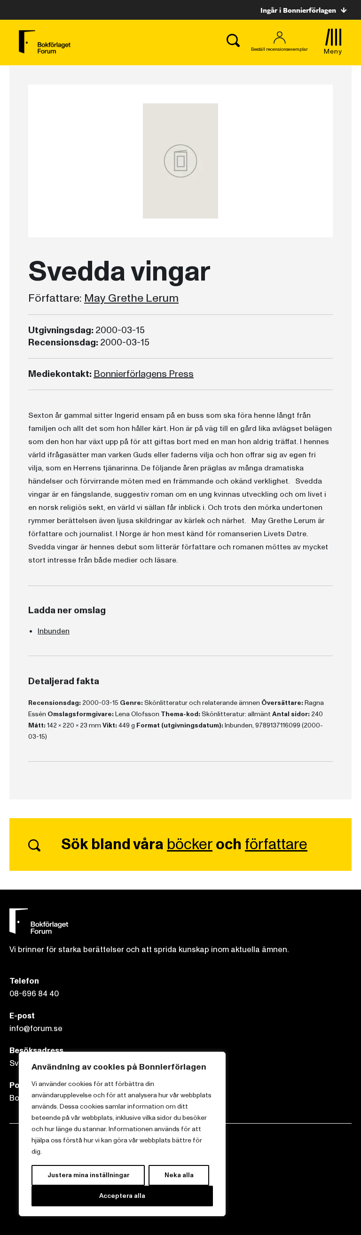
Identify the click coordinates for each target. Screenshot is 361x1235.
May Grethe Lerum (131, 298)
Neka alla (179, 1175)
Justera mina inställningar (88, 1175)
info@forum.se (36, 1028)
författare (276, 844)
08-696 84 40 (34, 993)
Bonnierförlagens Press (144, 374)
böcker (189, 844)
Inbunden (54, 631)
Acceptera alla (122, 1195)
